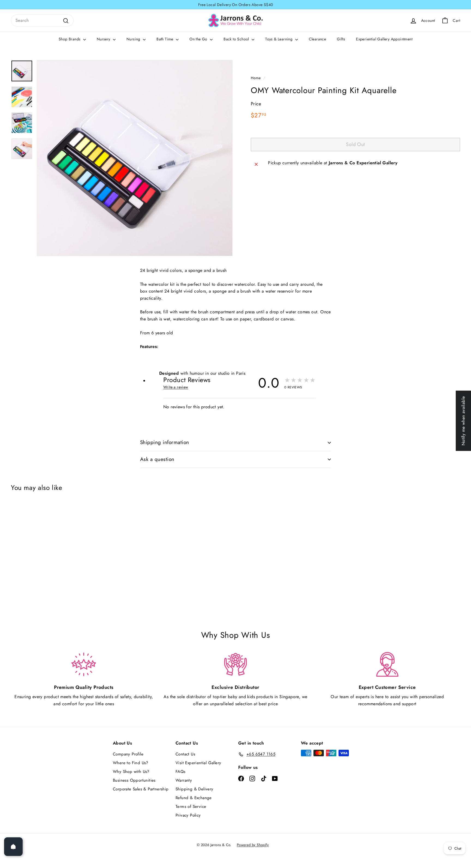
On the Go (199, 39)
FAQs (181, 772)
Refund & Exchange (194, 798)
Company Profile (128, 754)
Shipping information (164, 442)
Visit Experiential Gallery (198, 763)
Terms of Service (191, 807)
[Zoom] (134, 158)
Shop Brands (70, 39)
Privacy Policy (188, 815)
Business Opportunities (134, 780)
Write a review (175, 387)
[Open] (13, 846)
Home (256, 78)
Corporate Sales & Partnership (141, 789)
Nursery (104, 39)
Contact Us (185, 754)
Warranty (184, 780)
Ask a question (157, 459)
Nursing (133, 39)
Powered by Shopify (253, 844)
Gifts (341, 39)
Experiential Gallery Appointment (384, 39)
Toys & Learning (279, 39)
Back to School (237, 39)
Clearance (317, 39)
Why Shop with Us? (131, 772)
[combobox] (42, 20)
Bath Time (165, 39)
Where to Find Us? (130, 763)
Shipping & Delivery (194, 789)
